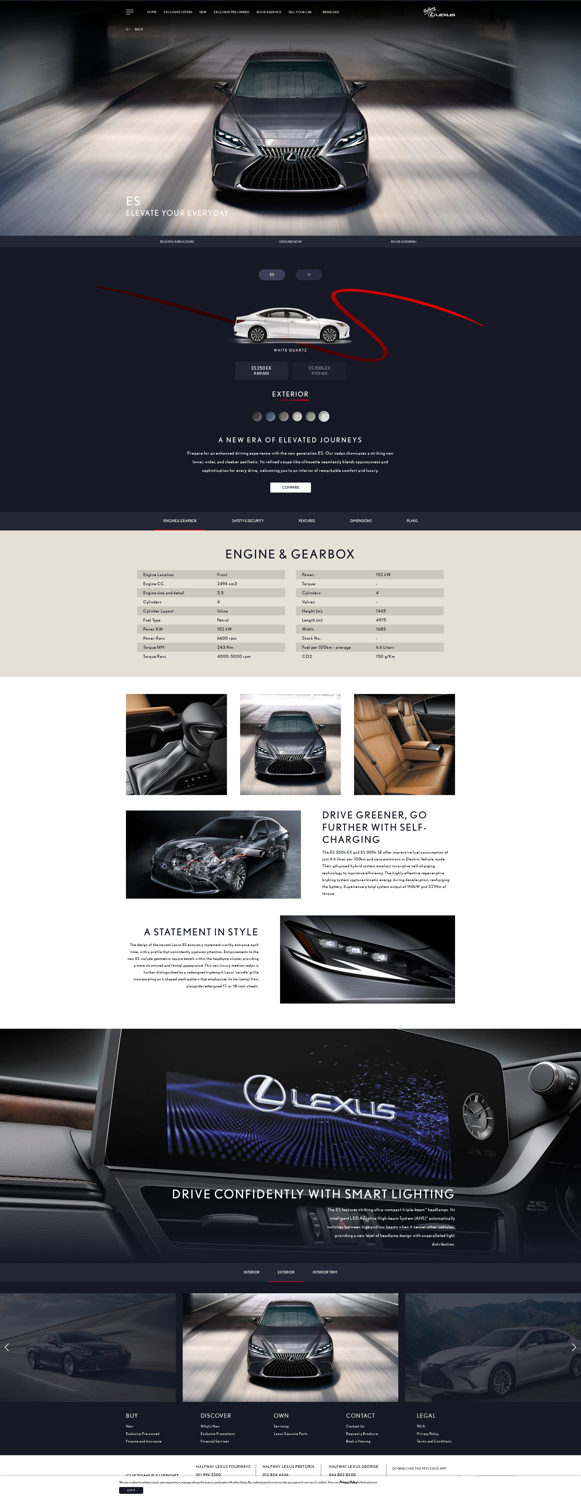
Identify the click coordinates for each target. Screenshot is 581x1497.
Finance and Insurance (144, 1441)
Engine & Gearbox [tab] (180, 521)
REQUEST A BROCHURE (177, 241)
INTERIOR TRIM (325, 1272)
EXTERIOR (286, 1272)
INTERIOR (252, 1272)
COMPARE (290, 487)
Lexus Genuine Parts (290, 1434)
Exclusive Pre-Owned (231, 12)
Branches (331, 12)
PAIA (421, 1426)
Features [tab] (307, 521)
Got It (131, 1490)
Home (152, 12)
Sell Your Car (300, 12)
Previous (9, 1348)
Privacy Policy (348, 1482)
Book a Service (269, 12)
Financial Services (215, 1441)
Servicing (281, 1426)
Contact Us (355, 1426)
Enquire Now (290, 241)
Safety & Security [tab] (248, 521)
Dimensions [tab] (361, 521)
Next (571, 1348)
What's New (210, 1426)
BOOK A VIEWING (404, 241)
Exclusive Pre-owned (143, 1434)
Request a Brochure (362, 1434)
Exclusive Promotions (218, 1434)
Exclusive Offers (178, 12)
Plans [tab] (412, 521)
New (203, 12)
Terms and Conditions (434, 1441)
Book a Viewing (358, 1441)
